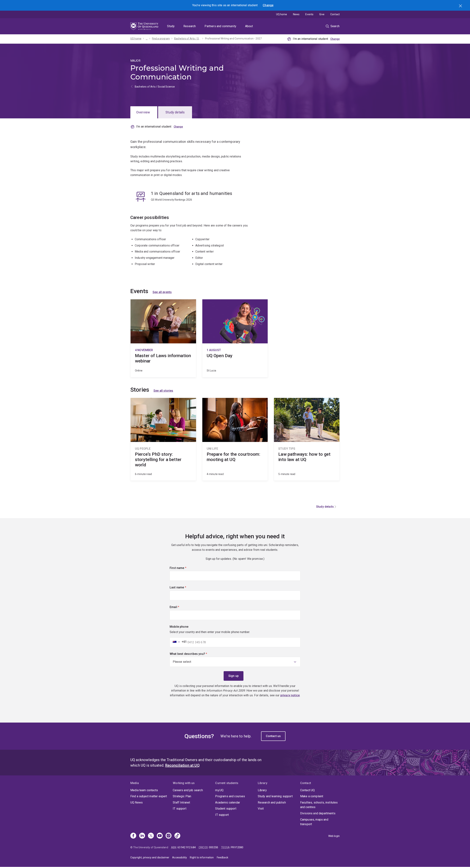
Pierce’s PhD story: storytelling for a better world (163, 439)
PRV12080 (237, 847)
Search (461, 6)
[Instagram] (168, 836)
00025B (213, 847)
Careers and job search (188, 790)
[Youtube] (160, 836)
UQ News (136, 802)
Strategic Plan (182, 796)
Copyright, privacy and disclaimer (149, 857)
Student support (225, 808)
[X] (151, 836)
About (249, 26)
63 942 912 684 (187, 847)
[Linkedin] (142, 836)
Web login (334, 836)
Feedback (222, 857)
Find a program (161, 38)
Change (268, 5)
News (296, 14)
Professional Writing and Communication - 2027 (233, 38)
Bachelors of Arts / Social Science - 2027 (187, 38)
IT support (179, 808)
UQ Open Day (235, 338)
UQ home (281, 14)
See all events (162, 292)
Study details (175, 112)
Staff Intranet (181, 802)
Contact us (273, 736)
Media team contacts (144, 790)
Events (309, 14)
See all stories (163, 390)
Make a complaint (311, 796)
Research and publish (272, 802)
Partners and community (220, 26)
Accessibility (179, 857)
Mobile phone (179, 626)
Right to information (202, 857)
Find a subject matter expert (148, 796)
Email (181, 607)
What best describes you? (195, 654)
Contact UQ (307, 790)
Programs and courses (230, 796)
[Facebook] (133, 836)
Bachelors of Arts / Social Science (155, 86)
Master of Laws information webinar (163, 338)
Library (262, 790)
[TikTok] (177, 836)
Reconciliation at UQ (182, 765)
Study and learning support (275, 796)
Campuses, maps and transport (314, 822)
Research (189, 26)
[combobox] (178, 642)
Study (171, 26)
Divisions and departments (317, 813)
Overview (143, 112)
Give (321, 14)
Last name (184, 587)
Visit (261, 808)
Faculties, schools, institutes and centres (319, 805)
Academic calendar (227, 802)
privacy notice (290, 695)
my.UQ (219, 790)
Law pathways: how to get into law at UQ (306, 439)
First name (184, 568)
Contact (335, 14)
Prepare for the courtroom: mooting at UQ (235, 439)
